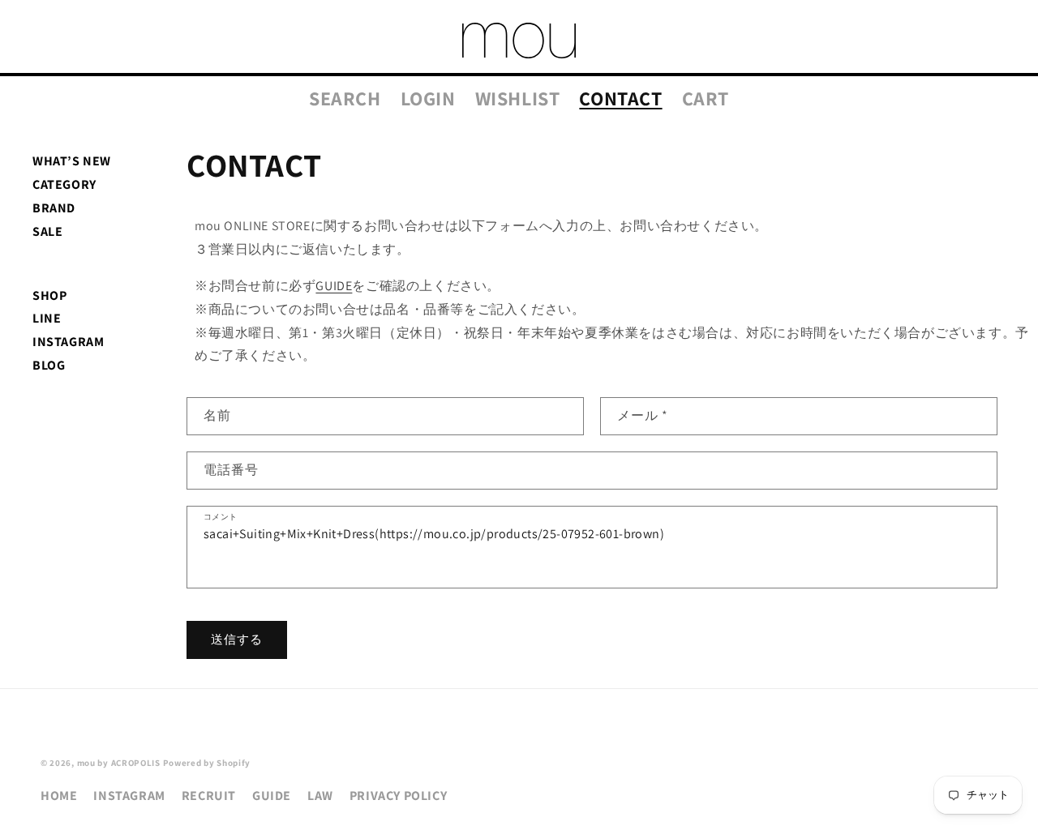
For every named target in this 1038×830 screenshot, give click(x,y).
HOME (59, 795)
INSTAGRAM (68, 341)
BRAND (53, 207)
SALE (47, 231)
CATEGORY (64, 184)
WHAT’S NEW (71, 160)
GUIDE (333, 285)
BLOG (48, 365)
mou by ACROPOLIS (119, 762)
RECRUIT (209, 795)
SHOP (49, 295)
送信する (237, 640)
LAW (320, 795)
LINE (46, 318)
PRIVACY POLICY (398, 795)
